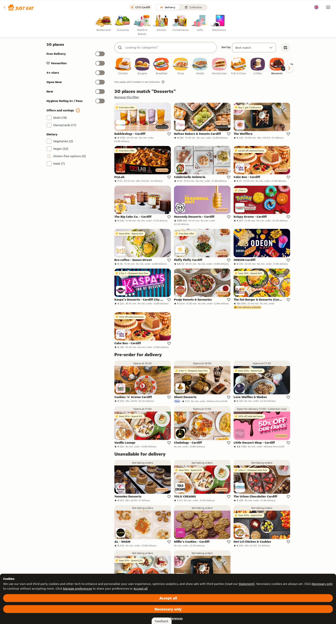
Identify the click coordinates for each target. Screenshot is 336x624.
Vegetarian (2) (63, 141)
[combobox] (169, 47)
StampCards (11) (64, 125)
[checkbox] (123, 66)
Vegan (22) (60, 149)
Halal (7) (59, 164)
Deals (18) (60, 118)
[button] (18, 7)
